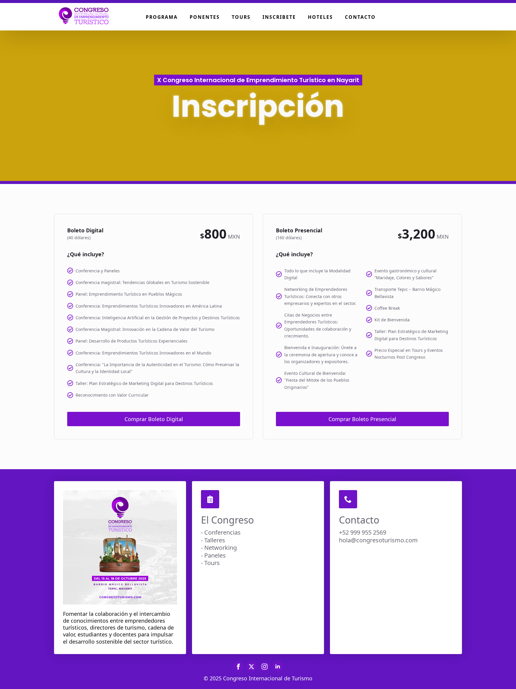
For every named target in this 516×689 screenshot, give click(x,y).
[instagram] (264, 666)
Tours (241, 17)
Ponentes (205, 17)
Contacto (360, 17)
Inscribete (279, 17)
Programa (162, 17)
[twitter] (251, 666)
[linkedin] (277, 666)
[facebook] (238, 666)
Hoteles (320, 17)
